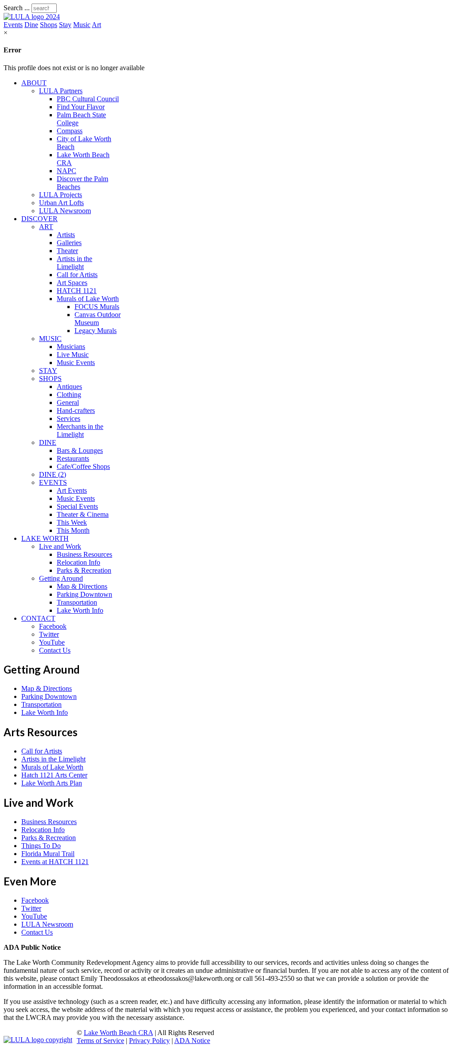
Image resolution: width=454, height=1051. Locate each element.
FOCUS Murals (96, 306)
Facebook (53, 626)
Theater (67, 250)
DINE (47, 442)
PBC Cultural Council (88, 99)
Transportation (77, 602)
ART (46, 226)
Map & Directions (82, 586)
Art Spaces (72, 282)
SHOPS (50, 378)
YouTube (52, 642)
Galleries (69, 242)
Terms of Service (100, 1040)
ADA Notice (192, 1040)
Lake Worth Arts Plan (51, 783)
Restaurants (73, 458)
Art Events (72, 490)
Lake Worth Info (80, 610)
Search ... (17, 8)
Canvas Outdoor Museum (97, 318)
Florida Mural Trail (47, 853)
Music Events (76, 362)
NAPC (66, 171)
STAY (48, 370)
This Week (72, 522)
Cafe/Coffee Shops (83, 466)
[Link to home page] (32, 16)
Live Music (73, 354)
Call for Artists (77, 274)
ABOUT (34, 83)
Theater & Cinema (83, 514)
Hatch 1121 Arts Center (54, 775)
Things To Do (41, 845)
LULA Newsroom (65, 210)
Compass (69, 131)
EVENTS (53, 482)
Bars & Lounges (80, 450)
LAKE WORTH (45, 538)
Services (68, 418)
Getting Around (61, 578)
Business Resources (84, 554)
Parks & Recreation (84, 570)
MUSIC (50, 338)
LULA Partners (60, 91)
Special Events (77, 506)
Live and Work (60, 546)
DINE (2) (52, 474)
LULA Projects (60, 194)
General (68, 402)
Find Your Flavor (81, 107)
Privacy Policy (149, 1040)
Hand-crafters (76, 410)
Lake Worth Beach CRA (118, 1032)
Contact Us (54, 650)
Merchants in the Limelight (80, 430)
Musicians (71, 346)
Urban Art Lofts (61, 202)
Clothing (69, 394)
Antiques (69, 386)
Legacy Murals (95, 330)
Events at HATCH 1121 (55, 861)
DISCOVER (39, 218)
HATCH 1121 (77, 290)
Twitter (49, 634)
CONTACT (38, 618)
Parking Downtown (84, 594)
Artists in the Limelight (74, 262)
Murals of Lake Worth (88, 298)
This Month (73, 530)
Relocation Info (78, 562)
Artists (66, 234)
